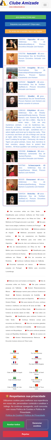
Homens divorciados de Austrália (27, 295)
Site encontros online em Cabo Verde (24, 211)
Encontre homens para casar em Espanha (20, 298)
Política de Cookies (14, 415)
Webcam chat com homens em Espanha (22, 281)
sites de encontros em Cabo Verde (17, 229)
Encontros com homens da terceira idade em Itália (25, 310)
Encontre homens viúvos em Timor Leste (19, 341)
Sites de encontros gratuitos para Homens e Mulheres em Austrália (25, 325)
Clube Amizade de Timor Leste (36, 388)
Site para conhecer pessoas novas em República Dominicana (25, 332)
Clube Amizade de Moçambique (36, 380)
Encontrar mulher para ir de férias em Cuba (24, 218)
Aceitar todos (13, 424)
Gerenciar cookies (37, 424)
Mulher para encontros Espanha (17, 250)
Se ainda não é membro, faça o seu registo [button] (25, 31)
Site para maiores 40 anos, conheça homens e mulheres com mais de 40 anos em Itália (25, 303)
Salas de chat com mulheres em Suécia (30, 243)
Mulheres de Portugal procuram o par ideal (20, 222)
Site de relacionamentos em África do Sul (24, 247)
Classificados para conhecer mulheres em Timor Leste (25, 215)
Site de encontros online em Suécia (25, 282)
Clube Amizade (24, 3)
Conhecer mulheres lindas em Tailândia (30, 261)
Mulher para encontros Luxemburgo (25, 269)
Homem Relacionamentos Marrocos (27, 337)
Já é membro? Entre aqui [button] (25, 17)
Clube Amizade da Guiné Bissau (36, 373)
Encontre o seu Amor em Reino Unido (18, 309)
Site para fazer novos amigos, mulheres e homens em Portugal (25, 223)
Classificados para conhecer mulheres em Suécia (25, 252)
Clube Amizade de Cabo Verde (14, 388)
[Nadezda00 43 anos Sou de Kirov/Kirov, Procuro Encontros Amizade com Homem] (12, 59)
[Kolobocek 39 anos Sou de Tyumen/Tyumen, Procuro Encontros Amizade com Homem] (12, 156)
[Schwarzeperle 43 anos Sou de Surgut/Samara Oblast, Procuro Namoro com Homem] (12, 170)
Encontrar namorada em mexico (20, 264)
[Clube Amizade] (4, 2)
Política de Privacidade (35, 415)
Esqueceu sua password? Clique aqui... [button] (25, 24)
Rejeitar (25, 434)
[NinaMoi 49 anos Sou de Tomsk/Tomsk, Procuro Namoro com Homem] (12, 101)
